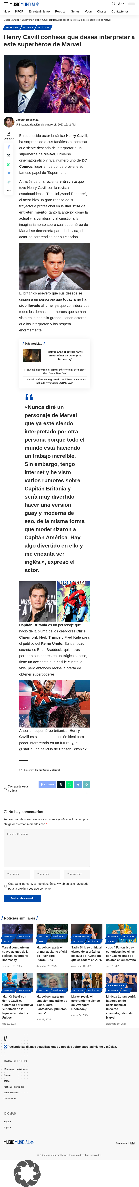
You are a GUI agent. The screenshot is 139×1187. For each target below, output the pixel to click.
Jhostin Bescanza (27, 119)
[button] (7, 4)
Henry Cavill (42, 769)
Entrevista (12, 27)
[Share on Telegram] (8, 173)
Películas (43, 27)
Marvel (56, 769)
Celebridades (81, 936)
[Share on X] (8, 155)
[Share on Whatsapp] (8, 164)
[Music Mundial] (25, 4)
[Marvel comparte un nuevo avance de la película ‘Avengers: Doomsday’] (17, 933)
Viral (7, 941)
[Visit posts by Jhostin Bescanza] (9, 122)
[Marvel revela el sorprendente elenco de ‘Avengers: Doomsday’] (86, 982)
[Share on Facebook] (8, 147)
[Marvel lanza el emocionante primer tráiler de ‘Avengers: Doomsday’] (32, 355)
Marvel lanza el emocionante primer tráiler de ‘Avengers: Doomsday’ (65, 355)
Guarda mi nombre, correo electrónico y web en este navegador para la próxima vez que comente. (48, 886)
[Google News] (132, 1143)
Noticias (28, 27)
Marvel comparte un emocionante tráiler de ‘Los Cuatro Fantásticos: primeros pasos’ (52, 1005)
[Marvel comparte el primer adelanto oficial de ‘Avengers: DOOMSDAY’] (52, 933)
